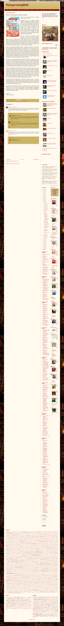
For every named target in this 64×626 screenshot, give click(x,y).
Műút (29, 604)
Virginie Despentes (42, 590)
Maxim (16, 604)
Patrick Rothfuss (55, 575)
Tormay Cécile (47, 588)
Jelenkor (9, 602)
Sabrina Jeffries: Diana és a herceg (55, 238)
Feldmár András (13, 548)
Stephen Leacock (13, 584)
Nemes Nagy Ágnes (19, 573)
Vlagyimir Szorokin (48, 590)
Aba (6, 597)
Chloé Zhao (26, 541)
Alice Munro (26, 532)
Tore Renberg (42, 588)
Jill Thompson (50, 557)
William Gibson (11, 592)
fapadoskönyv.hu (26, 608)
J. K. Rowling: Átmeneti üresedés (45, 378)
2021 (44, 195)
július (45, 210)
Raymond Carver (56, 578)
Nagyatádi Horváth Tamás (41, 572)
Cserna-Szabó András (45, 542)
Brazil (13, 538)
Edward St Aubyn (33, 545)
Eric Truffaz (11, 547)
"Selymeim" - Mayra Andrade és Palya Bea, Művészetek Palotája (51, 81)
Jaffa (30, 601)
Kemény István (47, 561)
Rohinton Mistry (49, 580)
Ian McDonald (56, 553)
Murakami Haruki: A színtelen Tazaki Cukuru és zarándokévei (46, 369)
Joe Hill (15, 558)
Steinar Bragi (56, 583)
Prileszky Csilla (50, 577)
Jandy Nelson (15, 556)
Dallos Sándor (17, 543)
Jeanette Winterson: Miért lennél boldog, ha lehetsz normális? (46, 364)
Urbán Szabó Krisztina (45, 589)
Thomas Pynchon (9, 588)
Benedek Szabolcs (11, 537)
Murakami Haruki (45, 571)
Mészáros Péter (18, 572)
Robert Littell (26, 580)
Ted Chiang (26, 587)
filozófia (43, 603)
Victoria (18, 608)
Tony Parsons (33, 588)
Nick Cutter (24, 573)
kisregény (53, 606)
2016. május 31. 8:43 (13, 130)
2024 (44, 191)
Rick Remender (45, 579)
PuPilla (43, 172)
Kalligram (14, 602)
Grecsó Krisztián (52, 550)
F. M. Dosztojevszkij (37, 547)
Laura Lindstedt (32, 564)
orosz (43, 610)
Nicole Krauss (39, 573)
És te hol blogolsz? (49, 123)
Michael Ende (9, 570)
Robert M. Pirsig (31, 580)
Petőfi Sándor (51, 576)
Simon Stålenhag (13, 583)
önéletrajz (53, 616)
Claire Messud (7, 542)
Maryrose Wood (9, 569)
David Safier (55, 543)
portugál (52, 610)
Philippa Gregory (15, 577)
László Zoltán (33, 566)
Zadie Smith (44, 592)
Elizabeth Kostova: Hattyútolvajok (45, 479)
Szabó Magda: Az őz (50, 75)
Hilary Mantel (27, 553)
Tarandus (25, 607)
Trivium (11, 608)
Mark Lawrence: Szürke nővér (57, 370)
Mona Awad (19, 571)
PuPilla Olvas (54, 217)
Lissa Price (50, 565)
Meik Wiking (32, 569)
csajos (49, 600)
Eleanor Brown (48, 545)
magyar (54, 607)
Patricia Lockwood (49, 575)
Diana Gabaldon (19, 544)
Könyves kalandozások (54, 359)
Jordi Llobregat (23, 559)
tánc (33, 615)
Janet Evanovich (28, 556)
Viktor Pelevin (29, 590)
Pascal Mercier (38, 575)
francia (53, 603)
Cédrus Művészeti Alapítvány (16, 599)
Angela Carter (53, 533)
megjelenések (48, 608)
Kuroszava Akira (32, 563)
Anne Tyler (31, 534)
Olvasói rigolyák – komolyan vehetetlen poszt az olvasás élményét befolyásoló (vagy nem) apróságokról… (52, 104)
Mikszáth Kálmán (52, 570)
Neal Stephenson (56, 572)
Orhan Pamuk (23, 574)
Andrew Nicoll (23, 533)
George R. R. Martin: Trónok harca (46, 483)
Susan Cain (41, 584)
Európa (7, 600)
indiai (51, 604)
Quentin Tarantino (11, 578)
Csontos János (56, 542)
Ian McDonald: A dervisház (45, 452)
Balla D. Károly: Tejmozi (45, 498)
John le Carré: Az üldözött (45, 313)
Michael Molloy (14, 570)
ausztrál (35, 600)
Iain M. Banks (51, 553)
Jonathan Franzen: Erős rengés (45, 311)
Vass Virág (11, 590)
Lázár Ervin (37, 566)
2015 (44, 239)
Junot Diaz (57, 559)
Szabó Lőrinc (19, 585)
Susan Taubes (45, 584)
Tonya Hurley (37, 588)
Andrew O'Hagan (28, 533)
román (48, 611)
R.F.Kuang (16, 578)
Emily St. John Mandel (12, 101)
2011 (44, 245)
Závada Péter (52, 592)
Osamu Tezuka (33, 574)
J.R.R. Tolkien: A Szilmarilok (45, 492)
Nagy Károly (31, 572)
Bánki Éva (45, 538)
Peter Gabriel (32, 576)
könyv (20, 101)
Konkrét (25, 602)
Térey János (20, 589)
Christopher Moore (43, 541)
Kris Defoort (22, 563)
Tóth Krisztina (25, 589)
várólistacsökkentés (35, 616)
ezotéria (51, 602)
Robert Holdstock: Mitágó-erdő (45, 351)
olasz (40, 610)
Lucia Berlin (14, 566)
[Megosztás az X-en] (19, 99)
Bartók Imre (37, 536)
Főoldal (22, 159)
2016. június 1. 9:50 (17, 139)
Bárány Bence (49, 538)
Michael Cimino (49, 569)
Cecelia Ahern (44, 540)
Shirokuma (25, 606)
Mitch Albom (10, 571)
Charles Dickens (53, 540)
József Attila (22, 560)
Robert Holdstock (13, 580)
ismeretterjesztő (36, 605)
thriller (52, 614)
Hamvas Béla (29, 552)
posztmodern (56, 610)
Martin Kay (40, 568)
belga (41, 600)
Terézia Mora (51, 587)
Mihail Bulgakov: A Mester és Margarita (46, 387)
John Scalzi (31, 558)
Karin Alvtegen (43, 560)
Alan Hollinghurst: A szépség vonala (46, 469)
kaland (34, 606)
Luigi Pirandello (20, 566)
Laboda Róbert (55, 563)
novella (57, 609)
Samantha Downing (31, 581)
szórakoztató (47, 614)
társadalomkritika (38, 615)
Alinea (26, 597)
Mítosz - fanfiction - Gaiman (46, 224)
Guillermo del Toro (21, 551)
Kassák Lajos (18, 561)
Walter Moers (20, 591)
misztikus (34, 609)
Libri (22, 603)
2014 (44, 241)
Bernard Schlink (22, 537)
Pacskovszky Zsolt (11, 575)
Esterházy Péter (27, 547)
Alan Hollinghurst (50, 531)
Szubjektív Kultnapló (53, 367)
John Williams (41, 558)
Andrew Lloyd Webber (17, 533)
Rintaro (54, 579)
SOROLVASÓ (54, 342)
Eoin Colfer (51, 546)
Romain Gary (54, 580)
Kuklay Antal (27, 563)
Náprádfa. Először (57, 311)
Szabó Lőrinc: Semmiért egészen (47, 53)
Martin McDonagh (45, 568)
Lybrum (26, 603)
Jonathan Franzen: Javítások (45, 360)
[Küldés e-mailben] (17, 99)
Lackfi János (7, 564)
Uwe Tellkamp (51, 589)
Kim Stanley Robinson (18, 562)
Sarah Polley (12, 582)
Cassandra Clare (26, 540)
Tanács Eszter (16, 587)
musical (39, 609)
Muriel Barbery (52, 571)
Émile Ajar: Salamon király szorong (46, 323)
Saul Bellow (20, 582)
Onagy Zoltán (19, 574)
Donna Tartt (31, 544)
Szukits (7, 607)
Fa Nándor (42, 547)
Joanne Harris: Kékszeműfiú (45, 430)
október (45, 206)
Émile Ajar (13, 593)
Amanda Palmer (40, 532)
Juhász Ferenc (33, 559)
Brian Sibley (21, 538)
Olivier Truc (7, 574)
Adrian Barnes (33, 531)
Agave (15, 597)
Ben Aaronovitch (53, 536)
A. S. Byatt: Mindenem (44, 471)
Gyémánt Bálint (37, 551)
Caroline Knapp (10, 540)
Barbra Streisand (23, 536)
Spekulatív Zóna (54, 374)
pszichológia (37, 611)
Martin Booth (36, 568)
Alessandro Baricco (9, 532)
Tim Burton (19, 588)
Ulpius (14, 608)
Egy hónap (57, 385)
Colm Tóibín (17, 542)
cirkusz (45, 600)
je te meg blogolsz (51, 172)
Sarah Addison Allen (49, 581)
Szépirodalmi (19, 607)
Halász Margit (24, 552)
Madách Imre (7, 567)
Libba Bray (21, 565)
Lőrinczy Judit (47, 566)
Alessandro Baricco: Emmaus (46, 338)
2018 (44, 199)
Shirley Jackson (42, 582)
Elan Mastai (43, 545)
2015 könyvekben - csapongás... (51, 138)
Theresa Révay (56, 587)
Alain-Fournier (44, 531)
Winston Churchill (34, 592)
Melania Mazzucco (37, 569)
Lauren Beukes (37, 564)
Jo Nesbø (54, 557)
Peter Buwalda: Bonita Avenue (46, 254)
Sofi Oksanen (37, 583)
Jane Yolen (24, 556)
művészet (49, 609)
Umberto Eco (40, 589)
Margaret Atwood (18, 567)
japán (49, 605)
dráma (43, 601)
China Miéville (21, 541)
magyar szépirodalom (36, 608)
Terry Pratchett (40, 587)
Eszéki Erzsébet (32, 547)
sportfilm (46, 612)
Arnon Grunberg (45, 534)
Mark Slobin (31, 568)
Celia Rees (48, 540)
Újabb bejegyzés (8, 159)
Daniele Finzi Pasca (35, 543)
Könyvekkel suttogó (55, 283)
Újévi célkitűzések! (57, 272)
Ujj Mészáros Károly (34, 589)
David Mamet (51, 543)
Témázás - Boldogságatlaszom (57, 286)
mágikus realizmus (43, 609)
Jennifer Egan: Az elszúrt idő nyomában (46, 362)
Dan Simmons (28, 543)
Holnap (28, 601)
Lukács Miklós (25, 566)
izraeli (46, 605)
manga (43, 608)
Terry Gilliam (35, 587)
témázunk (45, 615)
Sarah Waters (16, 582)
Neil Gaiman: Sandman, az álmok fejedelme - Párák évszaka (45, 462)
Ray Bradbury (50, 578)
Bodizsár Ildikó (43, 537)
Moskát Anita (34, 571)
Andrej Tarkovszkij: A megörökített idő (46, 288)
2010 (44, 246)
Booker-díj (34, 596)
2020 (44, 197)
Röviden (36, 597)
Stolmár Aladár (33, 584)
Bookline (14, 598)
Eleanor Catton (53, 545)
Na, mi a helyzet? (57, 292)
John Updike (36, 558)
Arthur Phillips (8, 535)
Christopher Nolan (50, 541)
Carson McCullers (20, 540)
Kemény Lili (52, 561)
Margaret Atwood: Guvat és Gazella (45, 432)
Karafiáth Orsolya (27, 560)
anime (48, 599)
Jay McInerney (47, 556)
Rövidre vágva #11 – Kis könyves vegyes (46, 227)
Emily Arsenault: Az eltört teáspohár (46, 380)
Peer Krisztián (22, 576)
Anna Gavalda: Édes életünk (46, 319)
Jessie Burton (40, 557)
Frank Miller (39, 548)
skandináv (34, 612)
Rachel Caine (20, 578)
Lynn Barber (29, 566)
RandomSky (54, 200)
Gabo (16, 101)
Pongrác (14, 606)
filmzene (39, 603)
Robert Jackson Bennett (20, 580)
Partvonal (9, 606)
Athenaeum (9, 598)
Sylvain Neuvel (14, 585)
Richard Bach (24, 579)
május (45, 213)
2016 (44, 202)
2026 (44, 189)
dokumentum (37, 601)
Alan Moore (55, 531)
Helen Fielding (49, 552)
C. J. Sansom (20, 539)
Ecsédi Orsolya (18, 545)
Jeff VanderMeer (25, 557)
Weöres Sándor (52, 591)
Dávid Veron (55, 544)
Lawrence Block (48, 564)
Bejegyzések (45, 520)
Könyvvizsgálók (17, 4)
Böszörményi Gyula (11, 539)
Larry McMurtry (26, 564)
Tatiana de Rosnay (22, 587)
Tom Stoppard (28, 588)
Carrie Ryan (15, 540)
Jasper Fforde (42, 556)
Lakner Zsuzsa (21, 564)
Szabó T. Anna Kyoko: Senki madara (46, 279)
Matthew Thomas (15, 569)
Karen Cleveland (33, 560)
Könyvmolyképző (13, 603)
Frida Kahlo (55, 548)
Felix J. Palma (18, 548)
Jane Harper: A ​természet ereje (57, 345)
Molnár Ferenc (15, 571)
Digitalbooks (28, 599)
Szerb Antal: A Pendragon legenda (45, 395)
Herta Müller (18, 553)
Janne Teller (33, 556)
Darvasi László (41, 543)
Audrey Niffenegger (27, 535)
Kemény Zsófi (56, 561)
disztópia (57, 600)
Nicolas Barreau (34, 573)
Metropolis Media (21, 604)
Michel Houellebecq (30, 570)
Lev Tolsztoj (17, 565)
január (45, 238)
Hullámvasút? (46, 220)
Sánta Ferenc (16, 586)
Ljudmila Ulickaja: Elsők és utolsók (45, 485)
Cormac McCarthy (22, 542)
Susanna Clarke (51, 584)
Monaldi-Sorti (23, 571)
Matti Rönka (19, 569)
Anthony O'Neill (36, 534)
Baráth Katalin (42, 536)
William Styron (24, 592)
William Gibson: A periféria (45, 297)
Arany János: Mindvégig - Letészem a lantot (52, 56)
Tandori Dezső (12, 587)
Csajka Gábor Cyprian (34, 542)
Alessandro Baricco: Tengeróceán (46, 281)
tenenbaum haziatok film (52, 166)
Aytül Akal (37, 535)
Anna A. (9, 106)
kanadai (18, 101)
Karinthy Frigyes (53, 560)
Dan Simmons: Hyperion (45, 256)
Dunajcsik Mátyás (50, 544)
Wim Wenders (29, 592)
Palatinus (27, 605)
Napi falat (53, 318)
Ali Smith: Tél (54, 316)
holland (36, 604)
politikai (47, 610)
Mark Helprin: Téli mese (45, 263)
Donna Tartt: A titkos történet (46, 260)
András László (45, 533)
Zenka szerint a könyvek (54, 270)
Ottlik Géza (52, 574)
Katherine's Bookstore (53, 259)
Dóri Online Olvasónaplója (54, 209)
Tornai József (51, 588)
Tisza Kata (24, 588)
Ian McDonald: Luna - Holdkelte (51, 90)
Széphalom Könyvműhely (12, 607)
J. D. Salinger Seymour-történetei (45, 333)
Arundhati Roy (18, 535)
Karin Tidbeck (48, 560)
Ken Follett (8, 562)
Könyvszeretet (54, 407)
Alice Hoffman (20, 532)
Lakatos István (17, 564)
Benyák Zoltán (17, 537)
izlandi (42, 605)
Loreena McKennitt (9, 566)
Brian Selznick (17, 538)
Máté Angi (13, 572)
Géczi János (53, 551)
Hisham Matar (40, 553)
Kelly (18, 602)
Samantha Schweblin (37, 581)
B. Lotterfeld (45, 535)
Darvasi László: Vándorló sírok (45, 454)
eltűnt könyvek (43, 602)
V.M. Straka (55, 589)
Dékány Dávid (13, 545)
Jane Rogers (19, 556)
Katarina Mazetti (23, 561)
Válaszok (10, 113)
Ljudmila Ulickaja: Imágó (45, 475)
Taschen (29, 607)
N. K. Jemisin (26, 572)
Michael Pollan (19, 570)
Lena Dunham (8, 565)
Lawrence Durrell (55, 564)
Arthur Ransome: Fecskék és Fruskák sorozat (45, 348)
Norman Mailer (49, 573)
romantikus (43, 611)
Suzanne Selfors (9, 585)
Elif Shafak (11, 546)
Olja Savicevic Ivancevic (13, 574)
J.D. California (9, 555)
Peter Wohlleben (42, 576)
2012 (44, 243)
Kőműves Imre (50, 563)
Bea (9, 130)
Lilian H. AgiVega (27, 565)
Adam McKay (28, 531)
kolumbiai (57, 606)
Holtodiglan (48, 118)
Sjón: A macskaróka (46, 366)
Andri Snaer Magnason (39, 533)
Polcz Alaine (35, 577)
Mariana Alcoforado (48, 567)
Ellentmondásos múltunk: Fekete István (45, 342)
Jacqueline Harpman (52, 555)
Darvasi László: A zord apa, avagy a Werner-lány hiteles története (45, 407)
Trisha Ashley (8, 589)
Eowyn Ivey (55, 546)
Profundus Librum (55, 391)
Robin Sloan (39, 580)
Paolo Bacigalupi (22, 575)
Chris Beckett (36, 541)
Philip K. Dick (56, 576)
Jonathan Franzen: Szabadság (45, 418)
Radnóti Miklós (35, 578)
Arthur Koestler (51, 534)
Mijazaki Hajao (41, 570)
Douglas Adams (45, 544)
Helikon (23, 601)
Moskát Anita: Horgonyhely (46, 222)
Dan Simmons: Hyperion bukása (45, 500)
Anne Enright (27, 534)
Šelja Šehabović (18, 593)
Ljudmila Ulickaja (55, 565)
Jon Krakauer (52, 558)
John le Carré (46, 558)
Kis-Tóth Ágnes (25, 562)
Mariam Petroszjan (42, 567)
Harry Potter (43, 596)
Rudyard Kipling (16, 581)
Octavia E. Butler (54, 573)
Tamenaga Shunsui (53, 586)
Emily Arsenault (27, 546)
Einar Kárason (39, 545)
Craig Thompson (28, 542)
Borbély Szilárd (48, 537)
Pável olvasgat (54, 350)
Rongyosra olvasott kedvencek (51, 108)
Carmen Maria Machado (52, 539)
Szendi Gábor (40, 585)
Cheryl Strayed (16, 541)
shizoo (43, 166)
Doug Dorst (40, 544)
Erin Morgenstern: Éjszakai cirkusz (45, 428)
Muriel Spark (56, 571)
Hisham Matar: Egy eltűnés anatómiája (45, 299)
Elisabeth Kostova (16, 546)
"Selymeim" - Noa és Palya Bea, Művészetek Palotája (51, 86)
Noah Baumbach (44, 573)
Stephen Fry (8, 584)
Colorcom (26, 598)
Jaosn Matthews (38, 556)
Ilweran (11, 99)
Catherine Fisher (31, 540)
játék (56, 605)
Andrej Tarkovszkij (10, 533)
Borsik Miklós (52, 537)
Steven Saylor (24, 584)
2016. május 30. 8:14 (14, 106)
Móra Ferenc (22, 572)
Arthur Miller (55, 534)
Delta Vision (23, 599)
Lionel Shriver (45, 565)
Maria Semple (37, 567)
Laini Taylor (12, 564)
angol (42, 599)
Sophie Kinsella (48, 583)
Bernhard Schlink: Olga (57, 330)
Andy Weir (49, 533)
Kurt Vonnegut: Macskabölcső (45, 295)
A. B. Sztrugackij (8, 531)
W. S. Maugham (11, 591)
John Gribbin (26, 558)
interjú (55, 604)
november (45, 205)
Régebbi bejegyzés (36, 159)
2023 (44, 193)
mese (55, 608)
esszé (47, 602)
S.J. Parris (21, 581)
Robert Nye (35, 580)
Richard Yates (34, 579)
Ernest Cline (22, 547)
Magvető (11, 604)
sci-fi (22, 101)
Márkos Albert (9, 572)
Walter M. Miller (16, 591)
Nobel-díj (52, 596)
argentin (57, 599)
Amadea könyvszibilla (54, 302)
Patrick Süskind (8, 576)
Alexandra (22, 597)
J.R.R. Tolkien (34, 555)
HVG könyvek (19, 601)
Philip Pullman (10, 577)
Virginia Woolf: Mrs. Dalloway (46, 416)
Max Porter (23, 569)
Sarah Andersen (55, 581)
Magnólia (7, 604)
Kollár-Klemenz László (42, 562)
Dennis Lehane (8, 544)
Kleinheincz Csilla (35, 562)
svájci (49, 612)
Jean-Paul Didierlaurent (12, 557)
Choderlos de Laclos (31, 541)
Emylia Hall (38, 546)
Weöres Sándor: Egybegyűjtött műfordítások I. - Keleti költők (45, 449)
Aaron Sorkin (23, 531)
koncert (35, 607)
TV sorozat (46, 597)
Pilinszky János (25, 577)
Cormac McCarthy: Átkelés (45, 293)
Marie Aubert (54, 567)
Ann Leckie (10, 534)
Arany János (40, 534)
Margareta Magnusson (31, 567)
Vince (21, 608)
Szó (22, 607)
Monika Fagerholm (28, 571)
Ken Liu (12, 562)
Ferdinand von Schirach (24, 548)
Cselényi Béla (39, 542)
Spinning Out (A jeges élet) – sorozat (52, 65)
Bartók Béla (32, 536)
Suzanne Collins (56, 584)
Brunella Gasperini (31, 538)
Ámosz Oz (57, 592)
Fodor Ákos (29, 548)
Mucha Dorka (38, 571)
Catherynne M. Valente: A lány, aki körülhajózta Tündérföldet (45, 404)
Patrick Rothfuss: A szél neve (45, 426)
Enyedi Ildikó (46, 546)
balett (39, 600)
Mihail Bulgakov (36, 570)
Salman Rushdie (25, 581)
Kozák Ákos (12, 563)
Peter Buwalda (27, 576)
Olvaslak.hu (54, 315)
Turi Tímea (13, 589)
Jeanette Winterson (19, 557)
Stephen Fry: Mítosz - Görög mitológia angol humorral (51, 96)
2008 (44, 249)
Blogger (34, 619)
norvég (53, 609)
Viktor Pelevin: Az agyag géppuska (45, 374)
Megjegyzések (45, 522)
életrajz (46, 616)
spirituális (42, 612)
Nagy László (35, 572)
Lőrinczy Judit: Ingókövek (45, 376)
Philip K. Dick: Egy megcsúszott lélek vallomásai (46, 456)
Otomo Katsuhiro (48, 574)
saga (51, 611)
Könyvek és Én (54, 327)
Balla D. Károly (8, 536)
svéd (52, 612)
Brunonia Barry (37, 538)
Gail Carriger (37, 549)
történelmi (51, 615)
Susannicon (53, 308)
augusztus (45, 209)
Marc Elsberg (12, 567)
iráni (57, 604)
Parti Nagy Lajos (33, 575)
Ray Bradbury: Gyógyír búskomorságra (45, 509)
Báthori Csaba (54, 538)
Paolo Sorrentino (27, 575)
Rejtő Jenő (19, 579)
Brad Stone (56, 537)
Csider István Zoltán (51, 542)
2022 (44, 194)
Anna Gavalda (15, 534)
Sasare (18, 606)
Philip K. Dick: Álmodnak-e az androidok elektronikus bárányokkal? (45, 400)
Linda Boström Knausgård (34, 565)
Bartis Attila (28, 536)
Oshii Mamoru (43, 574)
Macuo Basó (55, 566)
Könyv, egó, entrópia (53, 354)
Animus (30, 597)
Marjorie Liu (22, 568)
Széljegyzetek (54, 334)
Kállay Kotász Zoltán (43, 563)
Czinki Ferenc (8, 543)
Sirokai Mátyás (25, 583)
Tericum (7, 608)
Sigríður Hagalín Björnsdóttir (48, 582)
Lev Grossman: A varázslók (45, 271)
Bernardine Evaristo (27, 537)
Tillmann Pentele (15, 588)
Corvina (8, 599)
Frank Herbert (34, 548)
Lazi (19, 603)
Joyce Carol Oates (28, 559)
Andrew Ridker (33, 533)
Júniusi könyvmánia (57, 361)
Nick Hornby (29, 573)
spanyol (39, 612)
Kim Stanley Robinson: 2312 (45, 306)
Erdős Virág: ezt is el (46, 397)
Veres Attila (16, 590)
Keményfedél (54, 276)
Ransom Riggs (45, 578)
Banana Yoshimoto (18, 536)
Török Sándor (29, 589)
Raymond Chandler (9, 579)
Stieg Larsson (28, 584)
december (45, 203)
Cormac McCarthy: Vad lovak (45, 446)
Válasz (9, 111)
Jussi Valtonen (9, 560)
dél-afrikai (50, 601)
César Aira (13, 543)
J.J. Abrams (18, 555)
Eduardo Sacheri (28, 545)
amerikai (36, 599)
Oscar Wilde (38, 574)
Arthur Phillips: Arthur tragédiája (45, 321)
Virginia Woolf (35, 590)
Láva (29, 603)
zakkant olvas (54, 225)
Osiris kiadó (22, 605)
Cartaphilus (18, 598)
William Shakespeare (18, 592)
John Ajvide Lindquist (20, 558)
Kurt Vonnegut (37, 563)
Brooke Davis (26, 538)
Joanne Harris (11, 558)
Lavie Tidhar (42, 564)
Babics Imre (50, 535)
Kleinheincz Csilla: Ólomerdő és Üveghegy (45, 335)
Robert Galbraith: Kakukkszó (45, 308)
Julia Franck (37, 559)
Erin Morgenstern (17, 547)
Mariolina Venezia (17, 568)
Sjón (34, 583)
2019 (44, 198)
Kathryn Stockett (37, 561)
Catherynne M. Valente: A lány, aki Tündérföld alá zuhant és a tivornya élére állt (46, 353)
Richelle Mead (39, 579)
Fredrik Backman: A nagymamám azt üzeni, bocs (46, 285)
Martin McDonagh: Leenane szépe (52, 148)
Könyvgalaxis (54, 290)
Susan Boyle (37, 584)
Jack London (47, 555)
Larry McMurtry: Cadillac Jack (46, 219)
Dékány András (8, 545)
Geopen (8, 601)
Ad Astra (10, 597)
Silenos (29, 606)
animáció (52, 599)
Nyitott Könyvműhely (13, 605)
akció (53, 597)
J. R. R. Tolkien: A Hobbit (45, 391)
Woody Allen (39, 592)
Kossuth (28, 602)
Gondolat (13, 601)
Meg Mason (27, 569)
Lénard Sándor (42, 566)
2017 (44, 201)
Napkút (7, 605)
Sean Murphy (31, 582)
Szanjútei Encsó (35, 585)
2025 (44, 190)
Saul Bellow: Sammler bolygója (45, 459)
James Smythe (11, 556)
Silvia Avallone (55, 582)
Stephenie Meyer (18, 584)
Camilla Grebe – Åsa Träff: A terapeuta (46, 325)
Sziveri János (12, 586)
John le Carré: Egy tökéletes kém (45, 434)
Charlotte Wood (11, 541)
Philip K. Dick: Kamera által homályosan (45, 345)
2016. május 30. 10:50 (17, 121)
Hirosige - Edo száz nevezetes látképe (45, 496)
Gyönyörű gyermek (57, 304)
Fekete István (8, 548)
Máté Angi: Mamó (45, 473)
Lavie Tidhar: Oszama (46, 464)
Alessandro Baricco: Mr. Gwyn (46, 385)
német (36, 610)
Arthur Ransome (13, 535)
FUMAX (12, 600)
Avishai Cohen (33, 535)
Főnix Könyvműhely (19, 600)
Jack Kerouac (43, 555)
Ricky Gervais (49, 579)
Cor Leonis (30, 598)
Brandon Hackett (9, 538)
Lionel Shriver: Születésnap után (45, 317)
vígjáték (41, 616)
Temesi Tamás (31, 587)
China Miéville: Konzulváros (45, 393)
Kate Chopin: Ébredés (46, 435)
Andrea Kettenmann (55, 532)
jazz (53, 605)
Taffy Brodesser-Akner (42, 586)
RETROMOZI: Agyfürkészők (54, 298)
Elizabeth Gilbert (22, 546)
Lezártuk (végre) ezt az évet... (51, 133)
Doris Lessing (36, 544)
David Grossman (46, 543)
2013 (44, 242)
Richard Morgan (29, 579)
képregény (45, 607)
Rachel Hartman (30, 578)
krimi (40, 607)
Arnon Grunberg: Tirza (45, 441)
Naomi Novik (47, 572)
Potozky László (45, 577)
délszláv (55, 601)
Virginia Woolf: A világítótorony (45, 304)
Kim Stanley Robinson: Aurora (45, 258)
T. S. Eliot (29, 586)
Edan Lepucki (23, 545)
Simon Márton (8, 583)
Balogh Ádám (12, 536)
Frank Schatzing (44, 548)
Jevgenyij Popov (46, 557)
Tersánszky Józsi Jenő (46, 587)
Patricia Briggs (43, 575)
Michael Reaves (24, 570)
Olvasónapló (54, 236)
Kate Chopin (28, 561)
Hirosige (36, 553)
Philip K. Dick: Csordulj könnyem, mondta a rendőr (45, 512)
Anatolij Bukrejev (50, 532)
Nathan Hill (51, 572)
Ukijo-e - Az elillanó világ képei (46, 230)
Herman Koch (13, 553)
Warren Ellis (25, 591)
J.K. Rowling (23, 555)
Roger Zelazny (44, 580)
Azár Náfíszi (41, 535)
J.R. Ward (29, 555)
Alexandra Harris (15, 532)
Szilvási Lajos (7, 586)
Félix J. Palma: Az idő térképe (46, 477)
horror (39, 604)
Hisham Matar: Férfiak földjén (45, 389)
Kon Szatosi (47, 562)
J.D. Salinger (14, 555)
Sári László (20, 586)
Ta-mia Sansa (36, 586)
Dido (23, 544)
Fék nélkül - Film (46, 232)
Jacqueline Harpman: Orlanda (46, 315)
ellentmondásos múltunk (36, 602)
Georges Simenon (13, 550)
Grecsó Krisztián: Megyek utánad (45, 340)
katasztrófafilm (43, 606)
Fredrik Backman (49, 548)
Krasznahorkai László (17, 563)
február (45, 236)
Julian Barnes (43, 559)
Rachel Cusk (25, 578)
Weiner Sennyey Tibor (36, 591)
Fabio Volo (46, 547)
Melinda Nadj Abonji (43, 569)
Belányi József (48, 536)
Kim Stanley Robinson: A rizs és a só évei (46, 265)
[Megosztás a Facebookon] (20, 99)
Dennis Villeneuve (13, 544)
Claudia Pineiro (12, 542)
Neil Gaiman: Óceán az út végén (46, 410)
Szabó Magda (24, 585)
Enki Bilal (42, 546)
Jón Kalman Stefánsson (15, 560)
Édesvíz (30, 608)
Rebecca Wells (15, 579)
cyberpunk (52, 600)
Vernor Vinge (20, 590)
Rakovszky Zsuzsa (40, 578)
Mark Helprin (27, 568)
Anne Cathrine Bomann (21, 534)
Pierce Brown (20, 577)
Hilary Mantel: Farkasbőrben (45, 481)
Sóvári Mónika (25, 586)
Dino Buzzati (26, 544)
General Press (29, 600)
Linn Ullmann (40, 565)
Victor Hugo (24, 590)
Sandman (40, 597)
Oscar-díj (56, 596)
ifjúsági (47, 604)
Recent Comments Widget (55, 185)
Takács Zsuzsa (48, 586)
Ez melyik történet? (55, 397)
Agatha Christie (38, 531)
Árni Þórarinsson (9, 593)
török (56, 615)
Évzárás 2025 (57, 278)
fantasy (54, 602)
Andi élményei (54, 384)
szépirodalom (24, 101)
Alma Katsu (31, 532)
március (45, 235)
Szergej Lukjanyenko (54, 585)
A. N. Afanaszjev (14, 531)
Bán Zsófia (41, 538)
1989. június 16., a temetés (54, 351)
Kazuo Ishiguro (42, 561)
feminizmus (34, 603)
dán (47, 601)
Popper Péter (40, 577)
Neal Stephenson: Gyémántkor (45, 506)
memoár (52, 608)
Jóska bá (43, 169)
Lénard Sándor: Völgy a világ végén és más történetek (46, 330)
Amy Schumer (45, 532)
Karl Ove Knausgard (11, 561)
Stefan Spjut (52, 583)
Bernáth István (33, 537)
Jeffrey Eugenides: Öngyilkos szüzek (45, 267)
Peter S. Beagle (37, 576)
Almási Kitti (35, 532)
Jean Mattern (52, 556)
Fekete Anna (55, 547)
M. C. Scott (51, 566)
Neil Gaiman (10, 573)
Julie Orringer (52, 559)
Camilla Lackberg (34, 539)
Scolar (21, 606)
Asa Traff (22, 535)
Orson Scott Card (28, 574)
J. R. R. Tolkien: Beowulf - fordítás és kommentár (46, 290)
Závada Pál (48, 592)
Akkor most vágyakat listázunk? (51, 128)
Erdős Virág (7, 547)
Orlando (19, 605)
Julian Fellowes (48, 559)
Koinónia (21, 602)
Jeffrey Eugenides (31, 557)
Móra (26, 604)
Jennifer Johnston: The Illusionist (54, 356)
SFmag (53, 297)
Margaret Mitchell (25, 567)
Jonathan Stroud (18, 559)
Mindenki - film (49, 70)
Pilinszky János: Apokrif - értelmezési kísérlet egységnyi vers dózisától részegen (52, 61)
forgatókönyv (49, 603)
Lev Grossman (13, 565)
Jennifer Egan (36, 557)
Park (30, 605)
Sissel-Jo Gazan (30, 583)
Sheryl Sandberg (36, 582)
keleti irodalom (48, 606)
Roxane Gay (11, 581)
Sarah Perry (7, 582)
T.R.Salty (32, 586)
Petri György (46, 576)
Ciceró (23, 598)
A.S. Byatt (18, 531)
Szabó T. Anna (29, 585)
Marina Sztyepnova (11, 568)
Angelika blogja (54, 240)
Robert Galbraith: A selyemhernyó (46, 273)
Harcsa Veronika (37, 552)
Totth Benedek (56, 588)
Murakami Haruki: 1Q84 (45, 420)
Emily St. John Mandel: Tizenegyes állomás (46, 215)
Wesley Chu (47, 591)
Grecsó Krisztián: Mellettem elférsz (45, 504)
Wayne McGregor (30, 591)
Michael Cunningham (55, 569)
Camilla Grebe (29, 539)
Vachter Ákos (7, 590)
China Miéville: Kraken (45, 372)
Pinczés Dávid (31, 577)
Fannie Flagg (51, 547)
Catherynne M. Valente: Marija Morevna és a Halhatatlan (45, 423)
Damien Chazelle (22, 543)
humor (42, 604)
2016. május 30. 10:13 (18, 115)
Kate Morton (32, 561)
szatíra (55, 612)
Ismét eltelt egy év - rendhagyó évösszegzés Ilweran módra (51, 144)
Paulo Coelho (17, 576)
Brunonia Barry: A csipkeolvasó (45, 487)
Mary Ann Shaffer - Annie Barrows (54, 568)
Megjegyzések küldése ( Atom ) (14, 161)
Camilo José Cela (40, 539)
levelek (51, 607)
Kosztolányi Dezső (53, 562)
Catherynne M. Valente (37, 540)
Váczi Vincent (53, 590)
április (45, 234)
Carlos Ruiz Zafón (45, 539)
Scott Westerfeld (26, 582)
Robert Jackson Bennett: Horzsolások (46, 269)
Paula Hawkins (13, 576)
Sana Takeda (43, 581)
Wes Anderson (42, 591)
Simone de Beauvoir (19, 583)
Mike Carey (47, 570)
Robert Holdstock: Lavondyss (45, 283)
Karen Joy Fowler (38, 560)
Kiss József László (30, 562)
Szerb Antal (48, 585)
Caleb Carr (25, 539)
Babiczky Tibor (55, 535)
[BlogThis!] (18, 99)
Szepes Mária (44, 585)
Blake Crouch (38, 537)
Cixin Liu (55, 541)
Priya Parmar (54, 577)
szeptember (45, 207)
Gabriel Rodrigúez (19, 549)
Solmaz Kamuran (43, 583)
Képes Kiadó (8, 603)
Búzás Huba (16, 539)
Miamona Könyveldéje (54, 250)
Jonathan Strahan (12, 559)
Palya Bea (16, 575)
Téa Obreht (17, 589)
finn (45, 603)
